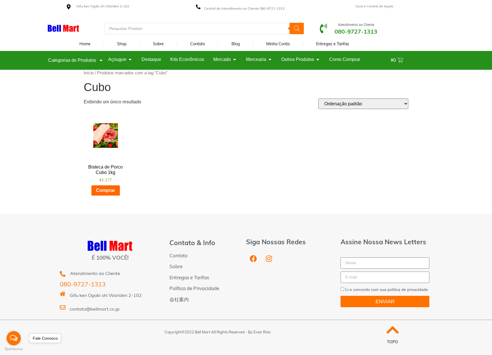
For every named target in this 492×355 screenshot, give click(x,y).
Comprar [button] (105, 190)
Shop (121, 44)
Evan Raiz (262, 332)
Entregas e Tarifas (332, 44)
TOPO (392, 342)
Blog (235, 44)
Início (89, 73)
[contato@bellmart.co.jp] (62, 307)
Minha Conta (278, 44)
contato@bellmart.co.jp (95, 309)
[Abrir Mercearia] (270, 59)
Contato (197, 44)
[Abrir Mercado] (234, 59)
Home (85, 44)
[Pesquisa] (297, 28)
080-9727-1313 (83, 285)
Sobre (158, 44)
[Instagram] (269, 259)
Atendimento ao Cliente (356, 25)
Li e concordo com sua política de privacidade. (387, 289)
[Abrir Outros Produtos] (317, 59)
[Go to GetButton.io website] (14, 349)
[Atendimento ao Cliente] (323, 28)
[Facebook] (253, 259)
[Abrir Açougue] (130, 59)
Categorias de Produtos (72, 60)
